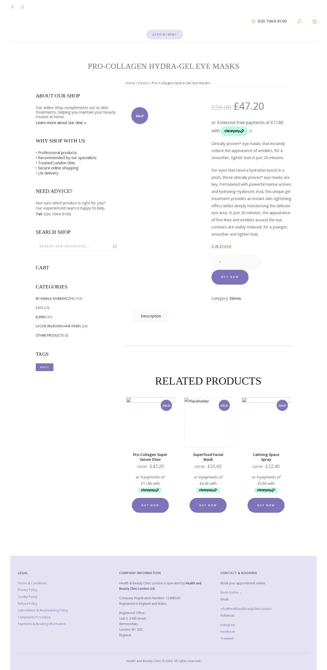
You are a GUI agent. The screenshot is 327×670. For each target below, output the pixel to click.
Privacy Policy (27, 590)
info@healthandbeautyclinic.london (246, 609)
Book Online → (231, 592)
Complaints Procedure (34, 617)
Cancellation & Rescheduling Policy (43, 610)
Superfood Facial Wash (208, 457)
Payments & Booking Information (42, 624)
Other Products (50, 335)
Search (112, 246)
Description (151, 315)
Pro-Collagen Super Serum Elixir (150, 457)
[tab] (151, 316)
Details (151, 426)
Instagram (227, 625)
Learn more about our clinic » (61, 122)
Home (130, 83)
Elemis (143, 83)
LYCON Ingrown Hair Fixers (58, 326)
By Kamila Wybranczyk (55, 298)
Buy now (230, 277)
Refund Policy (27, 603)
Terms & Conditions (32, 583)
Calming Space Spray (266, 457)
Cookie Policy (27, 597)
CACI (39, 308)
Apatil (44, 367)
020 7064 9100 (57, 213)
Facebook (227, 631)
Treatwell (227, 638)
